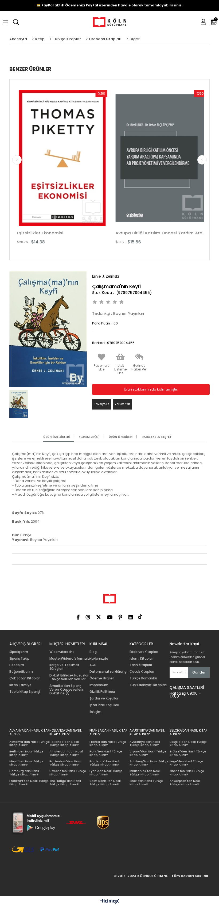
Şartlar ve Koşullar (103, 698)
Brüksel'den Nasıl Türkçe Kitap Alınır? (188, 753)
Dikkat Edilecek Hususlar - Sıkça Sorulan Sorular (68, 677)
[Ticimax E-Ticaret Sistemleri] (109, 901)
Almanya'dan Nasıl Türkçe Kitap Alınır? (29, 743)
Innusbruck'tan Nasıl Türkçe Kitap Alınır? (145, 772)
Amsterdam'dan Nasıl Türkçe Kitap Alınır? (66, 753)
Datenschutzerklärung (108, 672)
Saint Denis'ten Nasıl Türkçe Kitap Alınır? (105, 782)
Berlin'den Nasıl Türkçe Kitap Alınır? (26, 753)
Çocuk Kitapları (142, 672)
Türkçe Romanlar (143, 678)
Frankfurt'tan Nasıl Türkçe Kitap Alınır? (29, 782)
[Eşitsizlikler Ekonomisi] (60, 158)
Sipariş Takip (19, 658)
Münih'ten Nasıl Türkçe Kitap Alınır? (26, 763)
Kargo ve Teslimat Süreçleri (64, 667)
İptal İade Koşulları (104, 705)
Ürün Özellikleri (56, 437)
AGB (92, 665)
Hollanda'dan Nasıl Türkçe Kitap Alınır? (64, 743)
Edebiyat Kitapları (144, 652)
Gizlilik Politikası (102, 692)
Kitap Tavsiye (20, 685)
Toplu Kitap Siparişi (24, 692)
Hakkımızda (98, 658)
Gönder (199, 672)
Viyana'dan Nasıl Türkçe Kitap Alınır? (148, 753)
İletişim (95, 712)
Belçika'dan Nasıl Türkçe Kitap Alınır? (188, 743)
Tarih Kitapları (141, 665)
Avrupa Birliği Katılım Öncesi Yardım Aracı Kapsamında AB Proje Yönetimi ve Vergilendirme (159, 233)
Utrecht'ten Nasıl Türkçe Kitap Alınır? (67, 772)
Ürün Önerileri (120, 437)
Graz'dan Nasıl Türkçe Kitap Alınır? (146, 782)
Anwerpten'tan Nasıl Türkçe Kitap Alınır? (185, 782)
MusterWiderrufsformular (70, 658)
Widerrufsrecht (61, 652)
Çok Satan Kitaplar (24, 678)
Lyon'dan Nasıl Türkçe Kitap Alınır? (106, 772)
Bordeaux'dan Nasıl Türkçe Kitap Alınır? (104, 763)
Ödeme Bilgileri (101, 678)
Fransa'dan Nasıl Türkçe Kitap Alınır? (107, 743)
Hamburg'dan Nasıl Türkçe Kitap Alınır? (24, 772)
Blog (93, 652)
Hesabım (16, 665)
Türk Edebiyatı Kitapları (148, 685)
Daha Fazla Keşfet (157, 437)
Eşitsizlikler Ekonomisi (38, 233)
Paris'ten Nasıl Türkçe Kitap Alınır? (105, 753)
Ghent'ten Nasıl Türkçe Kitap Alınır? (187, 772)
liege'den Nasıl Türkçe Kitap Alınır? (186, 763)
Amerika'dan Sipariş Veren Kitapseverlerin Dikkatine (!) (66, 689)
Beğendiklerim (21, 672)
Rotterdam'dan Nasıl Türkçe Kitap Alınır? (65, 763)
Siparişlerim (18, 652)
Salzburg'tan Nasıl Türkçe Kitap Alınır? (149, 763)
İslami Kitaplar (141, 658)
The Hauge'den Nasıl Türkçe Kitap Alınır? (65, 782)
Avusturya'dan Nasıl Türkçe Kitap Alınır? (145, 743)
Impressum (98, 685)
